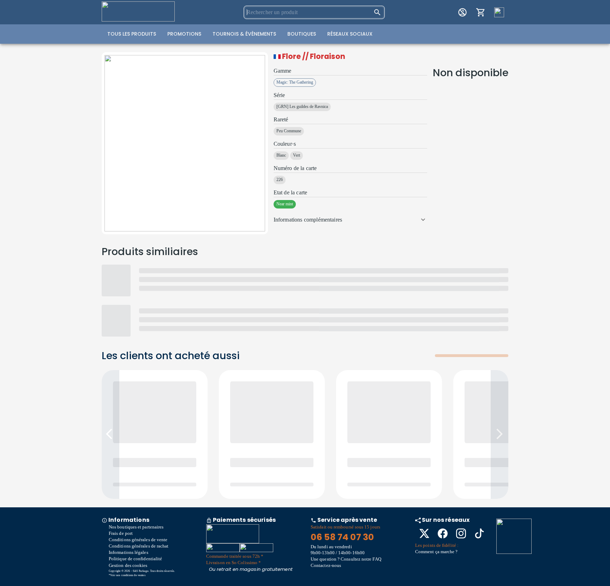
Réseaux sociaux (349, 33)
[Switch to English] (499, 12)
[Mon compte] (462, 12)
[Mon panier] (481, 12)
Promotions (184, 33)
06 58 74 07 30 (342, 537)
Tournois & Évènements (244, 33)
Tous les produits (131, 33)
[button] (350, 220)
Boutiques (301, 33)
